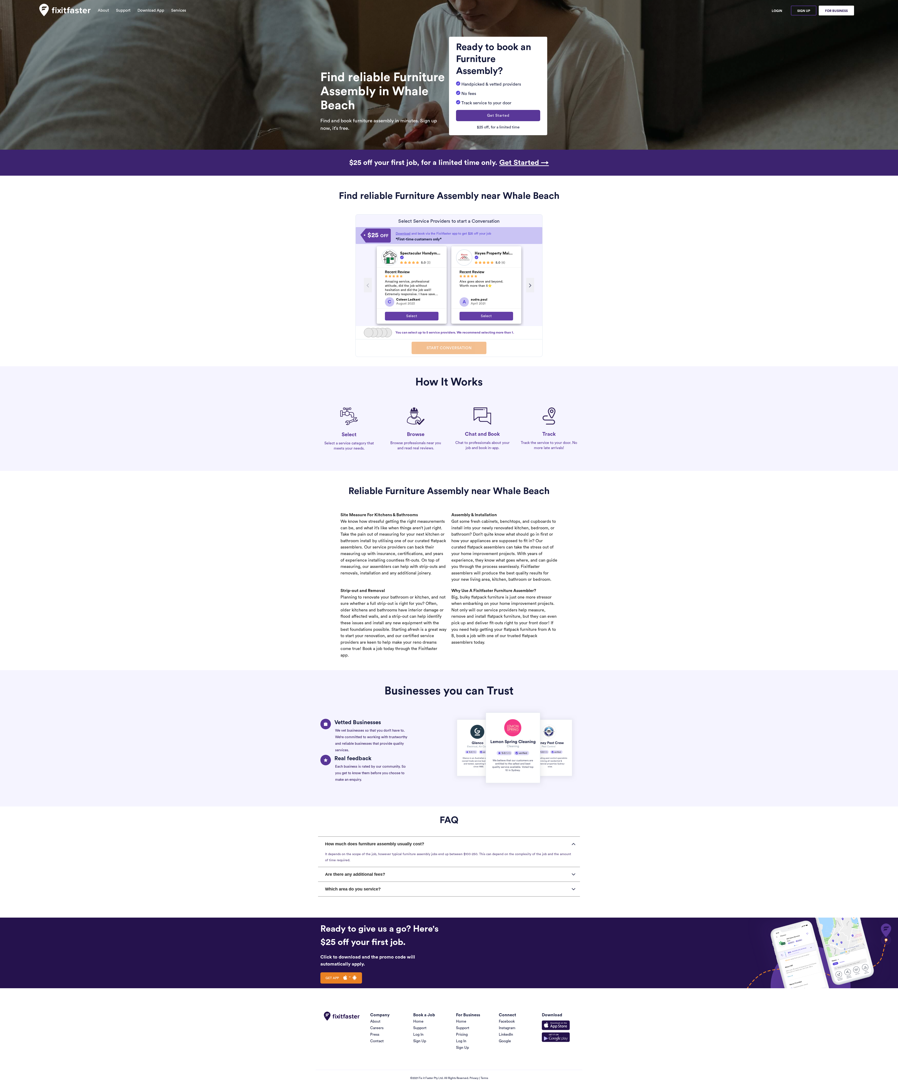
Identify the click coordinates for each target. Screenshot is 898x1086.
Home (418, 1021)
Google (505, 1041)
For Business (836, 11)
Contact (377, 1041)
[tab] (449, 844)
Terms (484, 1078)
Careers (377, 1028)
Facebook (507, 1021)
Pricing (462, 1034)
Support (123, 10)
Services (178, 10)
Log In (418, 1034)
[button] (498, 115)
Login (777, 11)
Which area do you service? (353, 889)
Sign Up (803, 11)
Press (374, 1034)
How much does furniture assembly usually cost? (374, 844)
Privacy (474, 1078)
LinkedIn (506, 1034)
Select (411, 316)
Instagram (507, 1028)
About (103, 10)
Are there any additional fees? (355, 874)
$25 (377, 235)
